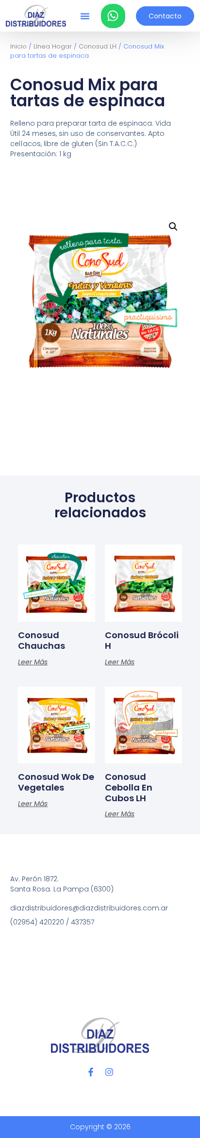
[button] (85, 16)
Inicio (18, 46)
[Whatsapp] (113, 16)
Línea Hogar (52, 46)
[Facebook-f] (90, 1072)
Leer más (33, 662)
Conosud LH (98, 46)
